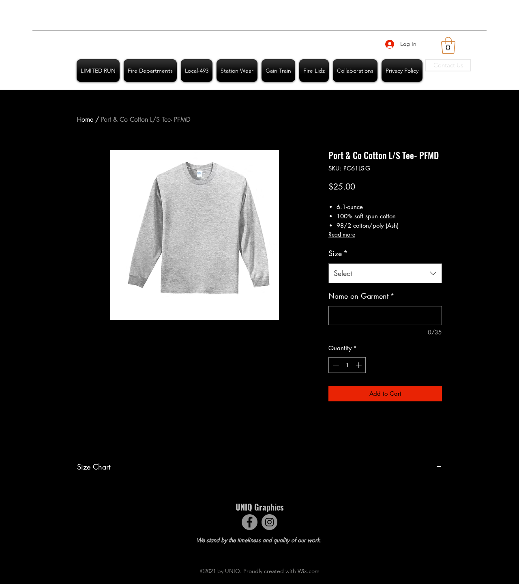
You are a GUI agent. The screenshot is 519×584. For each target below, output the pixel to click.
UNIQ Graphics (259, 507)
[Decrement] (335, 365)
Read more (341, 234)
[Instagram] (269, 522)
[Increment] (359, 365)
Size (338, 253)
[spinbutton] (347, 365)
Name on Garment (361, 296)
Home (85, 119)
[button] (448, 45)
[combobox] (385, 273)
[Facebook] (249, 522)
